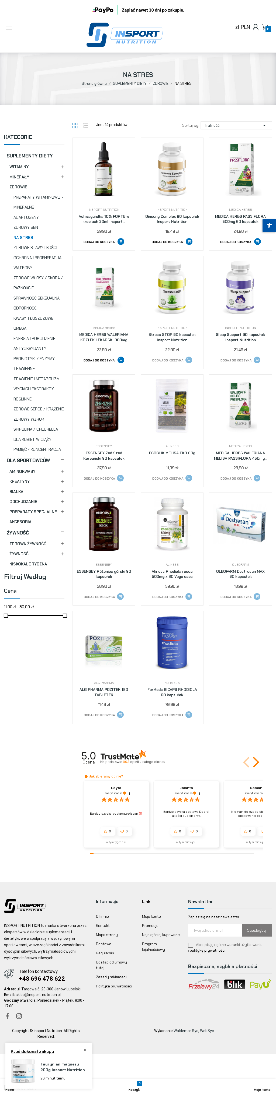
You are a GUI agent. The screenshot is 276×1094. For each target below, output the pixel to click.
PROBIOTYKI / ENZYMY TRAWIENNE (34, 364)
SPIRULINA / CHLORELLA (35, 429)
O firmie (102, 916)
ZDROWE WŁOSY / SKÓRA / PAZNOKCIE (38, 283)
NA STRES (23, 237)
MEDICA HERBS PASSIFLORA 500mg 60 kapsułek (240, 219)
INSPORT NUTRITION (103, 209)
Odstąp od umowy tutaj (111, 965)
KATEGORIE (18, 137)
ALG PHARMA (104, 682)
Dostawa (103, 943)
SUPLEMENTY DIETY (30, 156)
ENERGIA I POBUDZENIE (34, 338)
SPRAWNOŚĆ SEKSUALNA (36, 298)
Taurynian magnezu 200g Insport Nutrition (62, 1067)
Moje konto (151, 916)
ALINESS (172, 446)
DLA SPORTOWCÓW (28, 460)
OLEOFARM (240, 564)
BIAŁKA (16, 491)
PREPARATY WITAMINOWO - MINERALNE (38, 202)
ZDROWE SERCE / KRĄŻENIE (38, 409)
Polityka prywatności (114, 986)
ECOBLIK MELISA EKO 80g (172, 453)
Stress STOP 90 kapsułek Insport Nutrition (172, 337)
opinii (144, 762)
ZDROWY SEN (25, 227)
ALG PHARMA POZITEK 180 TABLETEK (104, 692)
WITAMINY (19, 167)
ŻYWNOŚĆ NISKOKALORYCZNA (28, 559)
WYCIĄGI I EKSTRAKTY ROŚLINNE (33, 394)
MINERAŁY (19, 177)
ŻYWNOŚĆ (18, 533)
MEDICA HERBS (240, 209)
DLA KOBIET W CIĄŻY (32, 439)
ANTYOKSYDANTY (29, 348)
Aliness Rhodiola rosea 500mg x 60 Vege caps (172, 574)
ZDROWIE (18, 187)
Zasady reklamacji (111, 977)
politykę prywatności (208, 950)
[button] (24, 29)
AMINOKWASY (22, 471)
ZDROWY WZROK (28, 419)
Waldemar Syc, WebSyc (194, 1031)
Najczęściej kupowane (161, 934)
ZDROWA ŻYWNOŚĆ (27, 544)
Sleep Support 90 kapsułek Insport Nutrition (240, 337)
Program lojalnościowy (153, 946)
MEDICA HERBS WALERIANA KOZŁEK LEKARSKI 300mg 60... (103, 337)
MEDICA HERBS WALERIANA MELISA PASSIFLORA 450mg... (240, 456)
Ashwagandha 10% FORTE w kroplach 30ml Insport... (104, 219)
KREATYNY (19, 481)
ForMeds (172, 682)
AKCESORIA (20, 522)
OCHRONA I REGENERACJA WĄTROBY (37, 263)
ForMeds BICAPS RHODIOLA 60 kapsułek (172, 692)
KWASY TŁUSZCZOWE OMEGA (33, 323)
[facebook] (7, 1016)
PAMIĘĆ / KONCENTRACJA (37, 449)
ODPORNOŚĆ (25, 308)
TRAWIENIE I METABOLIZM (36, 379)
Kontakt (103, 925)
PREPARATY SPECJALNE (33, 512)
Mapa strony (107, 934)
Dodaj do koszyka (100, 242)
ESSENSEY (104, 446)
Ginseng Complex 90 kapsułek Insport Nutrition (172, 219)
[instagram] (19, 1016)
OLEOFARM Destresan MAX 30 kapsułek (240, 574)
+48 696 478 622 (42, 978)
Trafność (236, 125)
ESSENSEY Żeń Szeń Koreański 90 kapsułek (104, 456)
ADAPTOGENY (26, 217)
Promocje (150, 925)
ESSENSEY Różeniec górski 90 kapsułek (104, 574)
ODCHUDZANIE (23, 501)
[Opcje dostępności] (269, 225)
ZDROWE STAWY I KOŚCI (35, 247)
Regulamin (105, 953)
